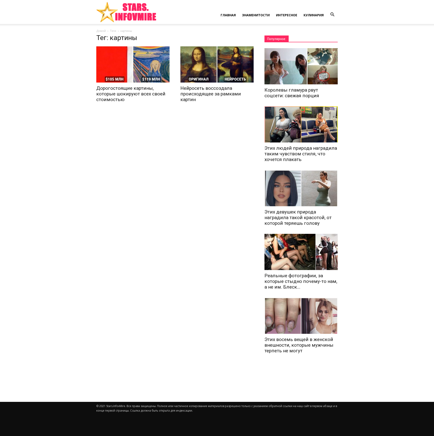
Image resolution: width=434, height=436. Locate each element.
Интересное (286, 15)
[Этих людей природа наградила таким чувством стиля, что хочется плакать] (301, 124)
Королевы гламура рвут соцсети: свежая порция (291, 92)
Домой (101, 31)
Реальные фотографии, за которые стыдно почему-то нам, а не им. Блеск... (300, 281)
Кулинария (314, 15)
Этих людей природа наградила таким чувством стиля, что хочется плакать (300, 153)
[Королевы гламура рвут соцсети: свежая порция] (301, 66)
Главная (228, 15)
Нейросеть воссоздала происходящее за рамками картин (210, 93)
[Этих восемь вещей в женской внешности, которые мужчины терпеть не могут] (301, 316)
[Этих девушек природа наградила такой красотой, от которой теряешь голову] (301, 188)
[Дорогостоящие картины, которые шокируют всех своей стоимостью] (133, 64)
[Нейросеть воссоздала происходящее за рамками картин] (217, 64)
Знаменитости (256, 15)
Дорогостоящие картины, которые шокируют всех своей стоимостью (130, 93)
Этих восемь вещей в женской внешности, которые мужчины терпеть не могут (298, 345)
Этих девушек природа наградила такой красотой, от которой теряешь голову (298, 217)
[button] (332, 14)
